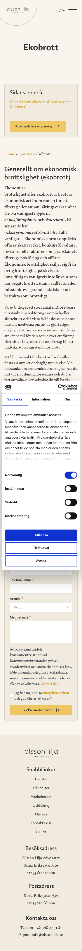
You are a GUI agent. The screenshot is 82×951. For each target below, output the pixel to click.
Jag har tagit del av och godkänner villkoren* (41, 696)
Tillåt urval (41, 548)
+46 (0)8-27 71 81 (48, 927)
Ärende (16, 599)
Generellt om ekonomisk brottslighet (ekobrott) (40, 104)
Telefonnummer (21, 580)
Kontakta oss (41, 823)
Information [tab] (41, 399)
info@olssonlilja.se (47, 934)
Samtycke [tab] (14, 399)
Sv (57, 10)
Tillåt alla (41, 535)
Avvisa (41, 561)
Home (9, 154)
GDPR (41, 831)
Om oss (41, 814)
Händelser (41, 787)
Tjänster (25, 154)
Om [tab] (67, 399)
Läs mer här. (50, 684)
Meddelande (20, 617)
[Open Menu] (71, 10)
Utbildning (41, 805)
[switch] (71, 488)
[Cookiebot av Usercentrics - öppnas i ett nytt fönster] (58, 387)
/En (62, 10)
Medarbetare (41, 796)
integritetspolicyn (56, 693)
